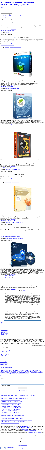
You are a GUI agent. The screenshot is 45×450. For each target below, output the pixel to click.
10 (6, 351)
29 (3, 355)
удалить (42, 372)
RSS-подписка (4, 11)
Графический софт (9, 88)
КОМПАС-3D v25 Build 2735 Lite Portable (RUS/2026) (11, 406)
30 (5, 355)
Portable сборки (8, 127)
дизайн (8, 371)
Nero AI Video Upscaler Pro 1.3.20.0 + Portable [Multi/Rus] (12, 393)
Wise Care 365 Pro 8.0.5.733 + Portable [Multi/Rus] (10, 409)
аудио (33, 370)
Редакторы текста (15, 182)
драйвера (18, 371)
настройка (2, 372)
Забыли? (6, 381)
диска (12, 371)
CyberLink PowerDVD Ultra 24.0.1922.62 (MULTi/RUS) (12, 407)
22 (3, 354)
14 (2, 353)
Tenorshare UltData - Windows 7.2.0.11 (8, 275)
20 (1, 354)
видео (39, 370)
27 (1, 355)
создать (38, 372)
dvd (6, 370)
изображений (26, 371)
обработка (7, 372)
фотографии (9, 373)
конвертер (36, 371)
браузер (36, 370)
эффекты (27, 373)
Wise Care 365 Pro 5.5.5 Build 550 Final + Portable (10, 236)
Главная (2, 7)
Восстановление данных (18, 222)
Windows (25, 370)
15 (3, 353)
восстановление (3, 371)
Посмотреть (13, 29)
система (31, 372)
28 (2, 355)
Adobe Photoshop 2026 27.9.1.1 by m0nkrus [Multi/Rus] (11, 396)
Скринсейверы (4, 334)
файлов (1, 373)
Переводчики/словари (5, 329)
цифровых (20, 373)
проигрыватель (22, 372)
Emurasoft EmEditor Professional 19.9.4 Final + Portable (11, 180)
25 (8, 354)
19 (9, 353)
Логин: (2, 378)
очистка (16, 372)
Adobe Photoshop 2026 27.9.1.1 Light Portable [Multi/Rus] (12, 416)
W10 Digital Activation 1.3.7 (6, 167)
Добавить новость (4, 10)
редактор (27, 372)
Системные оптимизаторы (18, 238)
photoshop (14, 370)
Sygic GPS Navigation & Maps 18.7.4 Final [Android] (11, 15)
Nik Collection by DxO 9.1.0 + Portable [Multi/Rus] (10, 400)
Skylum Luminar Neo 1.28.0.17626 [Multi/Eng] (10, 404)
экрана (23, 373)
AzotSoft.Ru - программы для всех (22, 448)
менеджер (40, 371)
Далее (24, 290)
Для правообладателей (22, 445)
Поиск (2, 8)
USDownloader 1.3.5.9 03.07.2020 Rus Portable (10, 125)
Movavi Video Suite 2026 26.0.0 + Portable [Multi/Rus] (11, 403)
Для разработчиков (4, 324)
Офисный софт (8, 182)
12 (9, 351)
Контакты (3, 12)
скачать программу (25, 429)
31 (6, 355)
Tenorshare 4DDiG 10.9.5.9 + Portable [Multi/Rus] (10, 412)
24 (6, 354)
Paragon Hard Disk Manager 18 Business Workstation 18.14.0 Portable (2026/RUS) (16, 420)
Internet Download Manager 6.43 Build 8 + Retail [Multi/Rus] (12, 418)
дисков (14, 371)
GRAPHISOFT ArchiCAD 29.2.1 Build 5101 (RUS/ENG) (12, 401)
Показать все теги (4, 375)
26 (9, 354)
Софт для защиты (4, 333)
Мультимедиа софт (9, 47)
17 (6, 353)
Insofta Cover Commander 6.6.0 (7, 86)
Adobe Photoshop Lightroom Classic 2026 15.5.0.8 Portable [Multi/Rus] (14, 398)
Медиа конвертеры (17, 47)
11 (8, 351)
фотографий (14, 373)
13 (1, 353)
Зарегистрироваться (22, 390)
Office (9, 370)
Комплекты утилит (16, 169)
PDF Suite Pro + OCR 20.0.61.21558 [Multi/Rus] (10, 413)
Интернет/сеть (4, 327)
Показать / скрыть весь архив (6, 367)
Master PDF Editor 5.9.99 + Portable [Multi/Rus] (10, 423)
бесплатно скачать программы (31, 430)
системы (35, 372)
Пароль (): (4, 381)
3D (1, 370)
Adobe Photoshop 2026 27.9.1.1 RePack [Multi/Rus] (10, 410)
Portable (17, 370)
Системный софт (8, 169)
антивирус (29, 370)
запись (22, 371)
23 (5, 354)
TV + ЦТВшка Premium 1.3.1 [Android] (8, 30)
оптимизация (12, 372)
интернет (31, 371)
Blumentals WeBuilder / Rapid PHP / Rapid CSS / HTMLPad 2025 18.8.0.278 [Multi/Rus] (18, 395)
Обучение (7, 17)
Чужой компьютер (6, 385)
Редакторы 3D (16, 88)
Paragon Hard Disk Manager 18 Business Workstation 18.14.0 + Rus (13, 415)
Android (3, 370)
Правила (2, 9)
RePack (21, 370)
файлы (5, 373)
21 (2, 354)
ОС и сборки (3, 323)
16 (5, 353)
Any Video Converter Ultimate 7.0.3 (7, 45)
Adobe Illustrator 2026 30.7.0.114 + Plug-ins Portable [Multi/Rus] (13, 421)
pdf (11, 370)
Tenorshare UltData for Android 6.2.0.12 (8, 220)
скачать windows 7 (15, 427)
